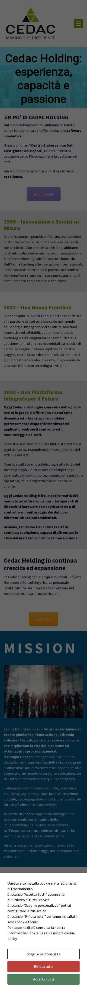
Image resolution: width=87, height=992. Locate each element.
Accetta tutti (43, 979)
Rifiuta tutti (43, 966)
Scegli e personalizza (43, 954)
